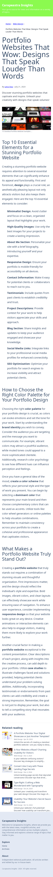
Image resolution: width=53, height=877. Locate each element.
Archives (5, 849)
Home (8, 24)
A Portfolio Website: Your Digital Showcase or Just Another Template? (31, 735)
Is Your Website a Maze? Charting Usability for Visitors (30, 751)
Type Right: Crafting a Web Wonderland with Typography (28, 784)
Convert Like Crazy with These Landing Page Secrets (28, 768)
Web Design (18, 24)
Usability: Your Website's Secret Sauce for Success (32, 800)
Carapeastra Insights (17, 5)
